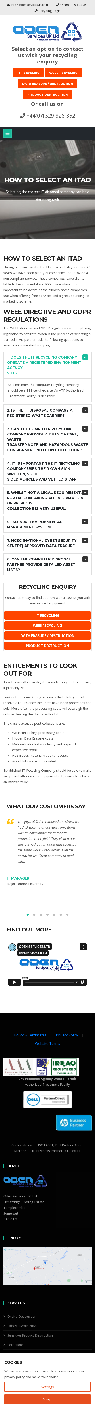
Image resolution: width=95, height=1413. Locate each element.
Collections (15, 1344)
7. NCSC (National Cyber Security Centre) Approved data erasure (42, 543)
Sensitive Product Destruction (30, 1335)
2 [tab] (34, 915)
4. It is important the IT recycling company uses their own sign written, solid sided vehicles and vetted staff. (43, 471)
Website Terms (47, 1043)
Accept (47, 1399)
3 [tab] (41, 915)
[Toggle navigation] (7, 133)
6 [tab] (61, 915)
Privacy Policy (67, 1035)
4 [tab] (47, 915)
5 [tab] (54, 915)
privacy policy (14, 1377)
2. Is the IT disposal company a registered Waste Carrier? (39, 413)
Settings (47, 1387)
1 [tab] (47, 223)
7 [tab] (67, 915)
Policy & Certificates (30, 1035)
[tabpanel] (47, 189)
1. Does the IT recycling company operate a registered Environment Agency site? (44, 365)
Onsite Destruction (21, 1316)
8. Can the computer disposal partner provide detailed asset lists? (41, 564)
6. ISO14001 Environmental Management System (34, 524)
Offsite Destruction (22, 1326)
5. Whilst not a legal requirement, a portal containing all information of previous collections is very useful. (46, 501)
